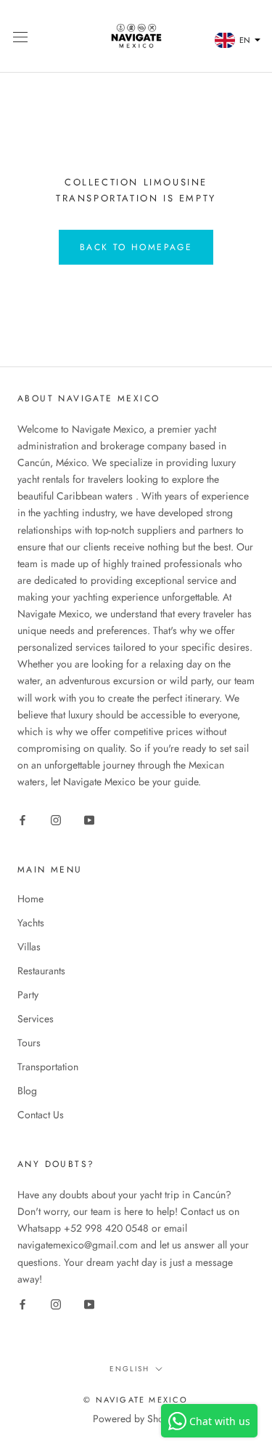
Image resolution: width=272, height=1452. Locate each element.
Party (27, 994)
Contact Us (40, 1114)
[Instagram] (56, 819)
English (129, 1368)
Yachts (30, 922)
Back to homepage (136, 247)
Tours (29, 1042)
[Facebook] (22, 819)
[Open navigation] (20, 36)
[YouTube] (89, 819)
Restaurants (41, 970)
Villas (29, 946)
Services (35, 1018)
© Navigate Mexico (135, 1399)
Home (30, 898)
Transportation (47, 1066)
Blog (27, 1090)
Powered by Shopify (136, 1418)
